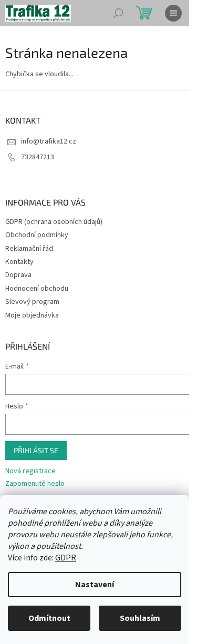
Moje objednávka (32, 315)
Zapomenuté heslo (35, 484)
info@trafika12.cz (48, 141)
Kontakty (19, 262)
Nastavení (94, 584)
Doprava (18, 275)
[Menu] (173, 13)
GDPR (65, 558)
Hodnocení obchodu (36, 288)
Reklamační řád (29, 248)
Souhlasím (140, 618)
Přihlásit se (36, 450)
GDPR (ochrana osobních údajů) (53, 222)
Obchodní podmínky (36, 235)
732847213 (37, 157)
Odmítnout (49, 618)
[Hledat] (118, 13)
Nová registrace (30, 471)
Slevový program (32, 302)
